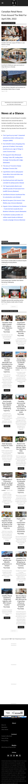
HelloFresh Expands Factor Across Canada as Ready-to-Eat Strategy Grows (7, 522)
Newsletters (4, 727)
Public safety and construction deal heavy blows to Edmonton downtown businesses (21, 525)
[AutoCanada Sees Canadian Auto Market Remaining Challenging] (14, 272)
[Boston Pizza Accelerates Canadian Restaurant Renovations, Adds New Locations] (21, 475)
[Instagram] (14, 755)
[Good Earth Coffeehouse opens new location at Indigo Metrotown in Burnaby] (14, 55)
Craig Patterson (7, 371)
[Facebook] (11, 755)
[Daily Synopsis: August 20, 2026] (7, 439)
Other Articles (4, 729)
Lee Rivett (18, 369)
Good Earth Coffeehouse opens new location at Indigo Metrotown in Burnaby (21, 328)
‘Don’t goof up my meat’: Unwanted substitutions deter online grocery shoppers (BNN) (14, 137)
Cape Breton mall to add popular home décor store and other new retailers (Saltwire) (13, 174)
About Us (3, 725)
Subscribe (11, 104)
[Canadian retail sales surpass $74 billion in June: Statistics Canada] (14, 33)
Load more (13, 306)
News (7, 320)
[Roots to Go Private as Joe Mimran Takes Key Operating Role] (21, 439)
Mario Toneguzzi (6, 331)
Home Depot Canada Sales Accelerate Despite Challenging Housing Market (21, 363)
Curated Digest (5, 241)
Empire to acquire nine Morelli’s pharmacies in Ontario (7, 562)
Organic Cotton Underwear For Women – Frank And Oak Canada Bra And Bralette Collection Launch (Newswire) (14, 208)
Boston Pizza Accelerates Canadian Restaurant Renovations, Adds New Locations (21, 485)
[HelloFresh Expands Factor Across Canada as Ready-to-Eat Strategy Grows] (7, 514)
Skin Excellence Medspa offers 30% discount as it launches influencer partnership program (21, 601)
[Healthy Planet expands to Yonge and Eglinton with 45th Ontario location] (7, 591)
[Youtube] (17, 755)
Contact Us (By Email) (6, 736)
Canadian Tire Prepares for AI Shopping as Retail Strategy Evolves (21, 562)
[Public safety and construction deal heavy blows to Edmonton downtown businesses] (21, 514)
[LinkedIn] (8, 755)
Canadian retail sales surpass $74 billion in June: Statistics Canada (7, 326)
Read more (7, 342)
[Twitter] (20, 755)
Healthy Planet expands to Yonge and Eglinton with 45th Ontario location (7, 600)
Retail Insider (6, 447)
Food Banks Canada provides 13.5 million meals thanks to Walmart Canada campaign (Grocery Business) (14, 217)
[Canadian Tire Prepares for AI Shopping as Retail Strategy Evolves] (21, 554)
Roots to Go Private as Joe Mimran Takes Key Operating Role (21, 447)
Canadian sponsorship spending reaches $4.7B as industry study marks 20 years (21, 406)
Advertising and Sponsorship (8, 747)
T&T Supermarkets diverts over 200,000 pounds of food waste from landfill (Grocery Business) (13, 188)
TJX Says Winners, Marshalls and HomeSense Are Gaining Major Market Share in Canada (7, 364)
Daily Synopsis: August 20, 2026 (7, 444)
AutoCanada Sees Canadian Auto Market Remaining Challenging (7, 404)
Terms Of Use (4, 738)
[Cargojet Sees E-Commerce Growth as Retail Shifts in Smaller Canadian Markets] (7, 475)
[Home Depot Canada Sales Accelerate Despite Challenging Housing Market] (14, 252)
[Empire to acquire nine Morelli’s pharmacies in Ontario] (7, 554)
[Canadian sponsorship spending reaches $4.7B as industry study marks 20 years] (14, 292)
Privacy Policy (4, 740)
